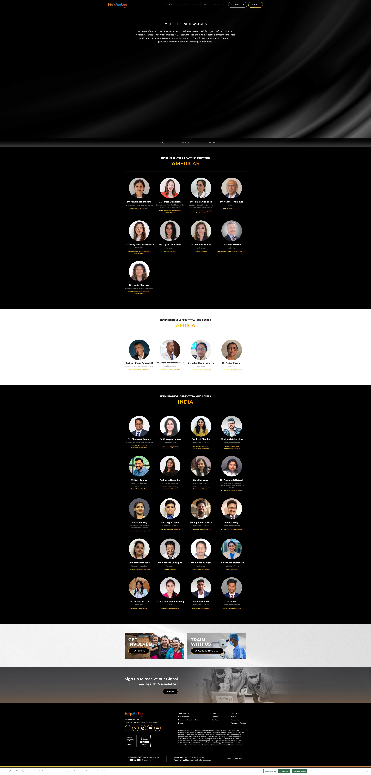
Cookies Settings (270, 771)
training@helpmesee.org (200, 760)
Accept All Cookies (299, 771)
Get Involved (183, 5)
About (206, 5)
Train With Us (170, 5)
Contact (216, 5)
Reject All (284, 771)
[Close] (368, 771)
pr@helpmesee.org (196, 757)
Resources (196, 5)
